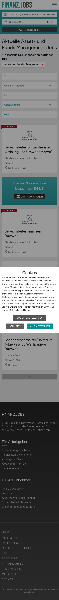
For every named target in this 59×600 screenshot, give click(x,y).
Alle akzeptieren (40, 326)
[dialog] (29, 300)
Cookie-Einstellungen (30, 318)
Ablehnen (15, 326)
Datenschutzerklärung (19, 310)
